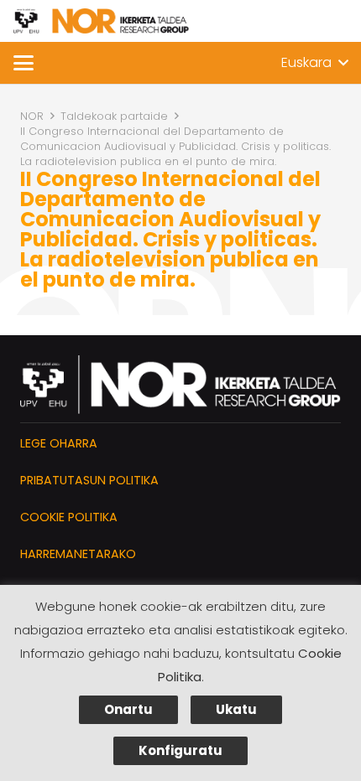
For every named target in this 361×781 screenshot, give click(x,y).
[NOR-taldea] (101, 21)
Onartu (128, 709)
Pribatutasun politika (89, 480)
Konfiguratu (180, 750)
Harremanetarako (78, 554)
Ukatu (236, 709)
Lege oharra (58, 443)
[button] (23, 63)
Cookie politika (69, 517)
